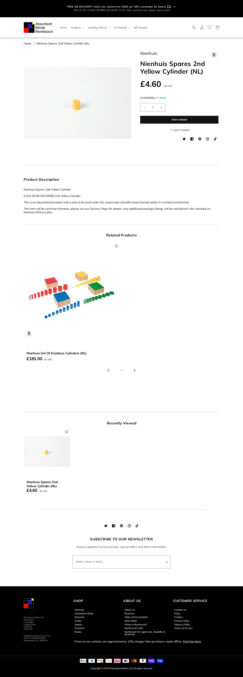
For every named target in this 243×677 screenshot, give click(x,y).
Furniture (79, 627)
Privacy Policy (181, 620)
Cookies (178, 616)
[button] (77, 27)
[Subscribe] (166, 562)
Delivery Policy (182, 624)
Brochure (129, 613)
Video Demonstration (136, 616)
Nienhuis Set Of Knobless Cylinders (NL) (56, 353)
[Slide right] (135, 370)
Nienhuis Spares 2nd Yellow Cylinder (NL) (63, 43)
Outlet (78, 620)
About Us (129, 610)
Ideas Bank (130, 620)
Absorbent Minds (84, 613)
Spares (78, 624)
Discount (79, 616)
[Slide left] (108, 370)
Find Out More (192, 641)
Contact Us (180, 610)
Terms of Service (183, 627)
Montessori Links (133, 627)
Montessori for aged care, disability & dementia (144, 633)
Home (27, 43)
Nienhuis (79, 610)
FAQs (177, 613)
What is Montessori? (135, 624)
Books (78, 631)
